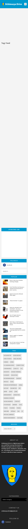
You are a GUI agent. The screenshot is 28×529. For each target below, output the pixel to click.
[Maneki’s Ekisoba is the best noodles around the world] (14, 199)
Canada (6, 362)
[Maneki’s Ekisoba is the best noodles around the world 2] (14, 162)
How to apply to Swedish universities (16, 336)
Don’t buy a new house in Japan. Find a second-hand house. (17, 323)
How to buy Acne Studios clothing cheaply (16, 281)
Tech (20, 404)
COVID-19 (15, 368)
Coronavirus (7, 368)
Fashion (18, 378)
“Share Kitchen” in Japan (16, 300)
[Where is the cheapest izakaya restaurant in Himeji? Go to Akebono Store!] (14, 89)
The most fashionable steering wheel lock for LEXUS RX (17, 330)
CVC (21, 368)
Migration (17, 395)
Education (14, 375)
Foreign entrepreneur (10, 385)
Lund (15, 391)
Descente (6, 372)
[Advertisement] (14, 25)
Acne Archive (17, 355)
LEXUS (10, 391)
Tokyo (5, 408)
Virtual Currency (9, 414)
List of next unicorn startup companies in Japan (17, 343)
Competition (20, 365)
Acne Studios (7, 358)
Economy (6, 375)
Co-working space (9, 365)
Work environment (9, 418)
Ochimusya (6, 68)
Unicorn (6, 411)
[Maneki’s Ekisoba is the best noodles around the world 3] (14, 127)
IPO (19, 388)
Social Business (8, 401)
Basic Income (17, 358)
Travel (19, 408)
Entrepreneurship (9, 378)
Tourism (12, 408)
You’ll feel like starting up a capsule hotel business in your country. (17, 288)
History (6, 388)
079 (16, 68)
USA (18, 411)
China (11, 362)
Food (11, 381)
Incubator (13, 388)
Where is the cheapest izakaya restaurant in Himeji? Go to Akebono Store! (14, 101)
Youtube (19, 418)
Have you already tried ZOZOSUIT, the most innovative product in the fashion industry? (16, 309)
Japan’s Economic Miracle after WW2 (16, 294)
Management (7, 395)
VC (22, 411)
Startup (17, 401)
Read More (7, 77)
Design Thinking (16, 372)
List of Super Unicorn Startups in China (15, 315)
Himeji (20, 385)
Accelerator (7, 355)
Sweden (15, 404)
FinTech (6, 381)
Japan (5, 391)
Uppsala (13, 411)
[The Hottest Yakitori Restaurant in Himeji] (14, 53)
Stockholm (7, 404)
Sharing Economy (9, 398)
